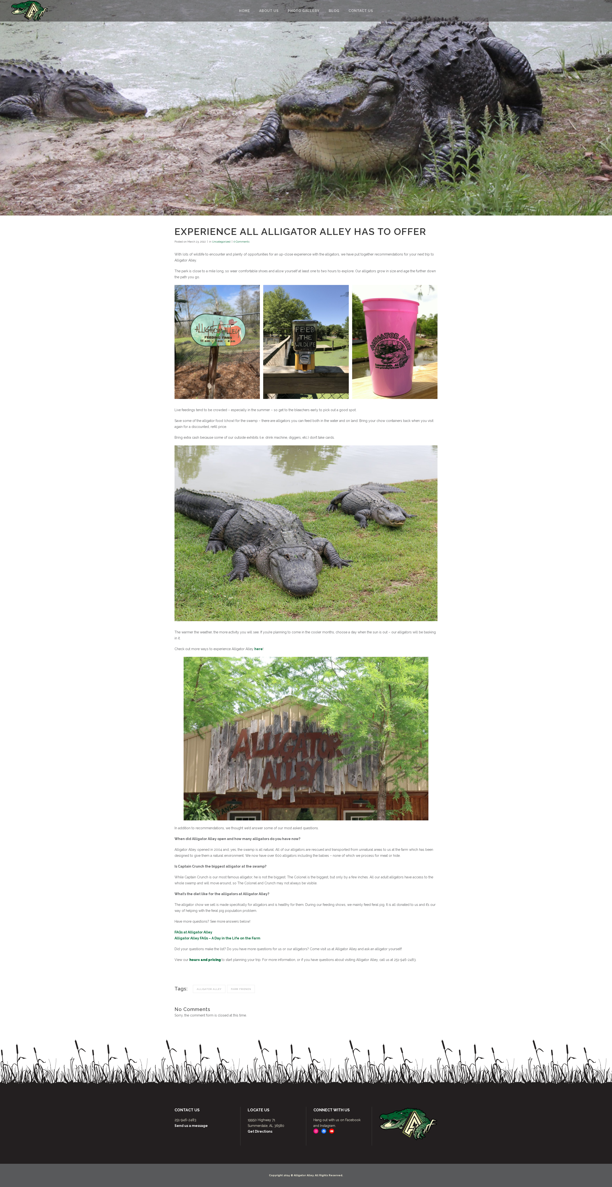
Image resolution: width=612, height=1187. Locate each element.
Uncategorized (221, 241)
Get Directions (260, 1131)
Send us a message (191, 1126)
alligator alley (209, 989)
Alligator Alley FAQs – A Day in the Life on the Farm (217, 938)
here (258, 649)
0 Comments (241, 241)
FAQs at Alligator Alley (193, 932)
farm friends (241, 989)
